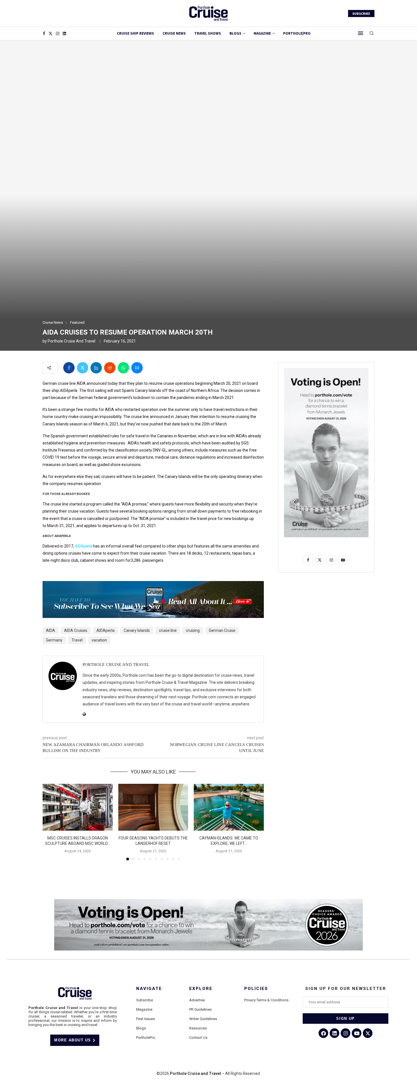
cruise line (168, 630)
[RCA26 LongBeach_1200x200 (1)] (208, 901)
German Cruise (222, 630)
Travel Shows (207, 33)
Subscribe (144, 1000)
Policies (256, 989)
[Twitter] (50, 33)
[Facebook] (44, 33)
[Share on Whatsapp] (123, 367)
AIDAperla (83, 546)
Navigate (149, 989)
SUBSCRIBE (361, 13)
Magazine (144, 1009)
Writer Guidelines (203, 1019)
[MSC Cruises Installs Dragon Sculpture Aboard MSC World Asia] (78, 807)
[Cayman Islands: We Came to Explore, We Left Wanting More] (229, 807)
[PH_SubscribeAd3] (153, 585)
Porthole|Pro (297, 33)
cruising (193, 630)
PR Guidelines (200, 1009)
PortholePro (145, 1037)
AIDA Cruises (75, 630)
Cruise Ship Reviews (135, 33)
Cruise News (174, 33)
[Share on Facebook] (69, 367)
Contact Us (198, 1037)
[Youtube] (356, 1033)
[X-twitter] (367, 1033)
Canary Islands (137, 630)
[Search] (371, 33)
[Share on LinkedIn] (96, 367)
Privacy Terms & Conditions (266, 1000)
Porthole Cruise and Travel (71, 341)
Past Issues (145, 1019)
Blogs (235, 33)
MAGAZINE (262, 33)
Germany (54, 640)
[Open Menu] (360, 33)
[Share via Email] (137, 367)
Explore (200, 989)
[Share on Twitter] (82, 367)
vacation (99, 640)
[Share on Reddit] (109, 367)
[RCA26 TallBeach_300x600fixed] (326, 370)
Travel (77, 640)
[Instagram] (58, 33)
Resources (198, 1028)
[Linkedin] (64, 33)
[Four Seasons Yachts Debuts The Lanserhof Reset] (153, 807)
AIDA (50, 630)
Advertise (197, 1000)
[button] (50, 822)
